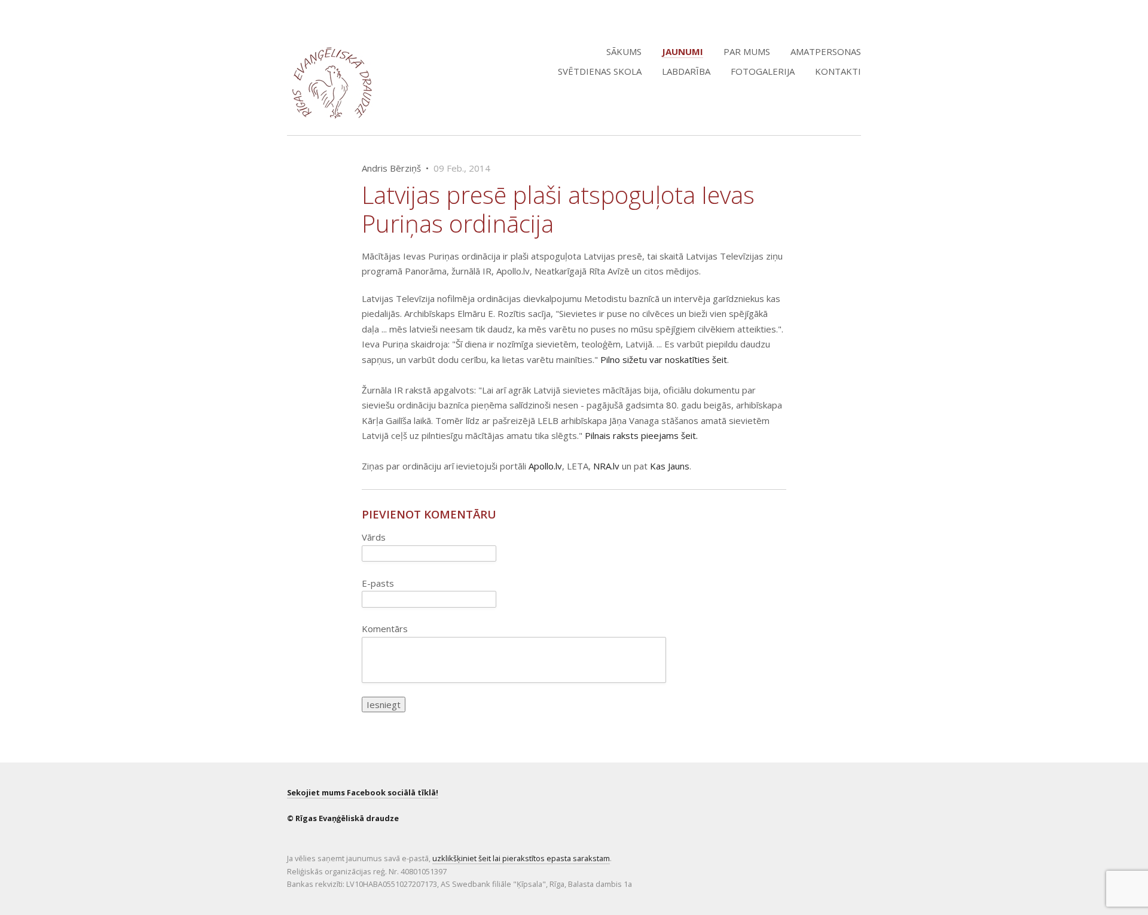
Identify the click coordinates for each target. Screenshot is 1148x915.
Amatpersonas (825, 51)
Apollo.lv (545, 466)
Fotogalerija (763, 71)
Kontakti (838, 71)
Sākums (624, 51)
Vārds (374, 537)
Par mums (746, 51)
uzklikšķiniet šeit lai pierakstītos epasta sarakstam (521, 858)
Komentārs (385, 629)
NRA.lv (606, 466)
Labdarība (686, 71)
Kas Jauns (669, 466)
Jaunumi (682, 51)
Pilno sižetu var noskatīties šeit (663, 359)
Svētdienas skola (600, 71)
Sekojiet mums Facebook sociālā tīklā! (362, 792)
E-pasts (378, 583)
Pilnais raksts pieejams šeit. (641, 435)
